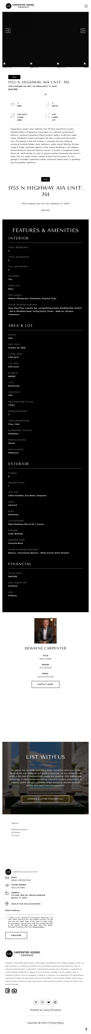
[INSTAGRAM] (42, 1002)
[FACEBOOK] (36, 1002)
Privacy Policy (38, 927)
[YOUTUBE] (48, 1002)
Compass (71, 963)
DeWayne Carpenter (19, 829)
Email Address (12, 910)
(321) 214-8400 (18, 888)
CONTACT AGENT (45, 684)
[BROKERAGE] (55, 1002)
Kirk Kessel (15, 832)
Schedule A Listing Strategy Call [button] (45, 799)
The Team (15, 835)
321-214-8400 (45, 667)
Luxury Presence (52, 1010)
